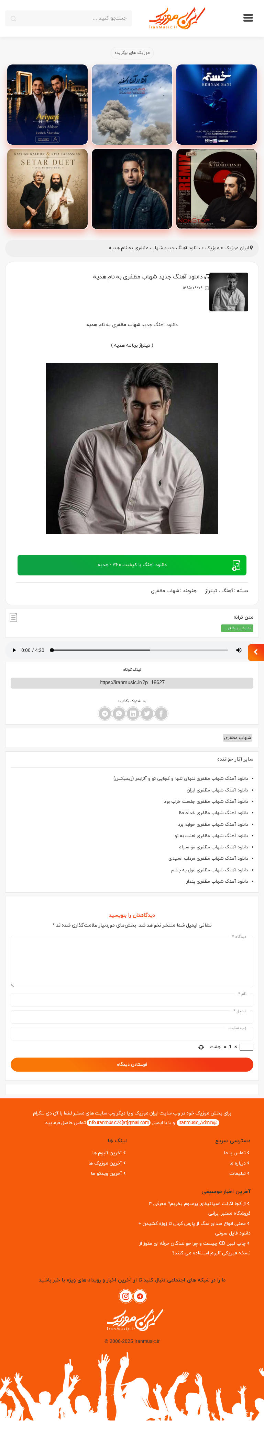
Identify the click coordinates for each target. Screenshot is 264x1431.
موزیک (212, 248)
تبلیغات (237, 1173)
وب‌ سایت (237, 1028)
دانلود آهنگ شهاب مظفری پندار (217, 881)
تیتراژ (211, 591)
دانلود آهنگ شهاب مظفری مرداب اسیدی (208, 858)
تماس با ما (235, 1153)
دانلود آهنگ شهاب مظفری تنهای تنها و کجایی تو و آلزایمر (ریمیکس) (180, 778)
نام (242, 994)
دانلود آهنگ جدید (160, 325)
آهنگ (227, 591)
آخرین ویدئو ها (106, 1173)
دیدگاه (239, 937)
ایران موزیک (236, 248)
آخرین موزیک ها (105, 1163)
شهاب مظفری (165, 591)
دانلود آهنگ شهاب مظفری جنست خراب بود (206, 801)
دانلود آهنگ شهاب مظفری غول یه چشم (209, 870)
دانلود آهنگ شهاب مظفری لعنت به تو (211, 836)
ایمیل (239, 1011)
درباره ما (237, 1163)
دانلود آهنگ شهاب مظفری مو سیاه (213, 847)
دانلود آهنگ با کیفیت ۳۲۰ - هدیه (132, 565)
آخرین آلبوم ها (107, 1153)
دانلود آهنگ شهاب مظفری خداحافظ (213, 813)
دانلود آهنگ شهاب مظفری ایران (217, 790)
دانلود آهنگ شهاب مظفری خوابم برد (213, 824)
